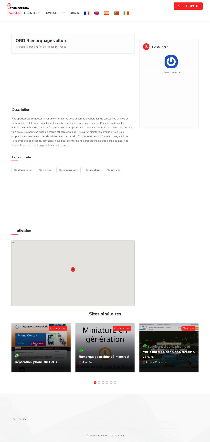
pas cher (116, 170)
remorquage (70, 170)
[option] (41, 350)
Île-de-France (46, 47)
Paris (22, 47)
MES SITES (30, 13)
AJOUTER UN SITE (189, 6)
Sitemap (75, 13)
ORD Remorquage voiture (41, 40)
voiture (47, 170)
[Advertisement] (73, 80)
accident (94, 170)
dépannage (24, 170)
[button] (73, 270)
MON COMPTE (53, 13)
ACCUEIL (14, 13)
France (62, 47)
